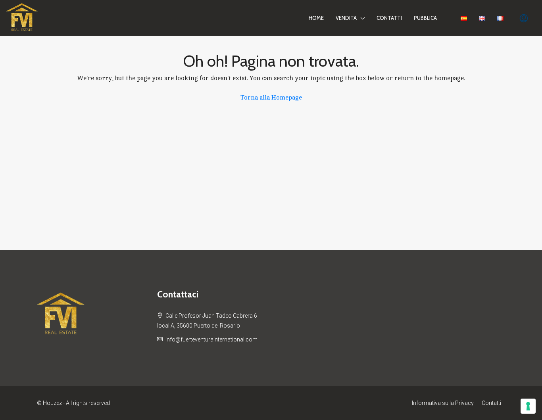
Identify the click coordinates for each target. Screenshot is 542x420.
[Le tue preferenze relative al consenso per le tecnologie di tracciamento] (528, 406)
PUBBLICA (425, 18)
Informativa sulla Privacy (443, 403)
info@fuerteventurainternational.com (211, 339)
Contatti (389, 18)
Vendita (346, 18)
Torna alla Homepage (271, 97)
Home (316, 18)
